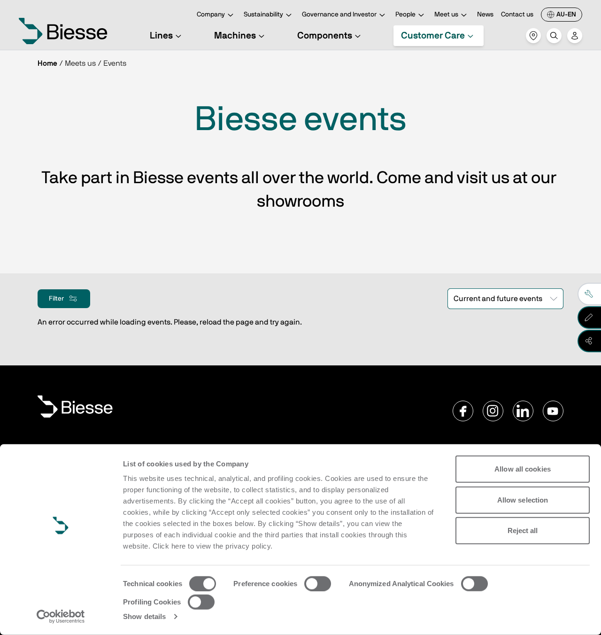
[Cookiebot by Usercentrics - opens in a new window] (61, 617)
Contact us (517, 14)
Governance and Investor (339, 14)
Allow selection (522, 499)
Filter (56, 298)
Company (211, 14)
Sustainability (263, 14)
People (405, 14)
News (485, 14)
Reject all (523, 530)
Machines (235, 35)
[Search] (554, 35)
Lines (161, 35)
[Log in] (574, 35)
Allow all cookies (522, 469)
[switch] (317, 583)
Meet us (446, 14)
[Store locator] (533, 35)
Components (324, 35)
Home (47, 63)
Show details (144, 616)
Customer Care (433, 35)
